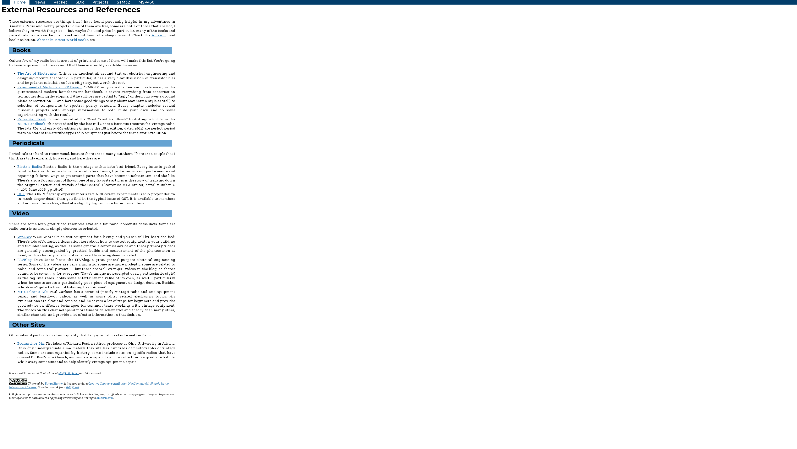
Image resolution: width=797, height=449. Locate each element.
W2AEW (24, 236)
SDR (80, 2)
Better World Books (71, 39)
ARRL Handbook (31, 123)
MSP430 (146, 2)
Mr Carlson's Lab (32, 291)
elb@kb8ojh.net (69, 373)
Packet (60, 2)
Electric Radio (29, 166)
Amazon (159, 35)
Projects (100, 2)
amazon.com (105, 398)
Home (20, 2)
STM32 (123, 2)
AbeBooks (45, 39)
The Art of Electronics (37, 73)
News (39, 2)
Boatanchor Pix (30, 343)
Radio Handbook (31, 119)
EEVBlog (24, 259)
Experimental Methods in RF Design (49, 87)
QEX (21, 194)
